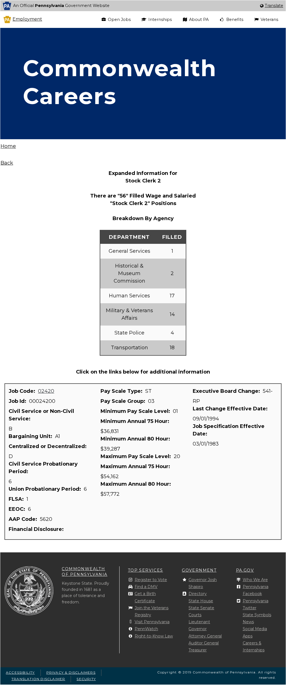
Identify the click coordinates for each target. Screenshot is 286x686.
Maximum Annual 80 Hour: (136, 484)
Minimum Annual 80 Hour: (136, 439)
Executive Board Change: (227, 391)
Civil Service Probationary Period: (43, 468)
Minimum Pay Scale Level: (136, 411)
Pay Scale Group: (124, 401)
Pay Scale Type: (122, 391)
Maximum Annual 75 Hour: (136, 466)
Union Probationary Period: (45, 489)
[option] (143, 5)
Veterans (269, 19)
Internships (160, 19)
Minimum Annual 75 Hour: (136, 421)
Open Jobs (119, 19)
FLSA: (17, 499)
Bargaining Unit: (31, 436)
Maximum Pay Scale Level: (136, 456)
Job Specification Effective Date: (228, 430)
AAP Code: (24, 519)
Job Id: (18, 401)
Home (8, 146)
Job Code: (23, 391)
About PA (199, 19)
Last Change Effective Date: (231, 409)
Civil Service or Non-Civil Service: (41, 415)
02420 (46, 391)
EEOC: (18, 509)
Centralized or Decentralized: (48, 446)
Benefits (234, 19)
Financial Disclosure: (37, 529)
